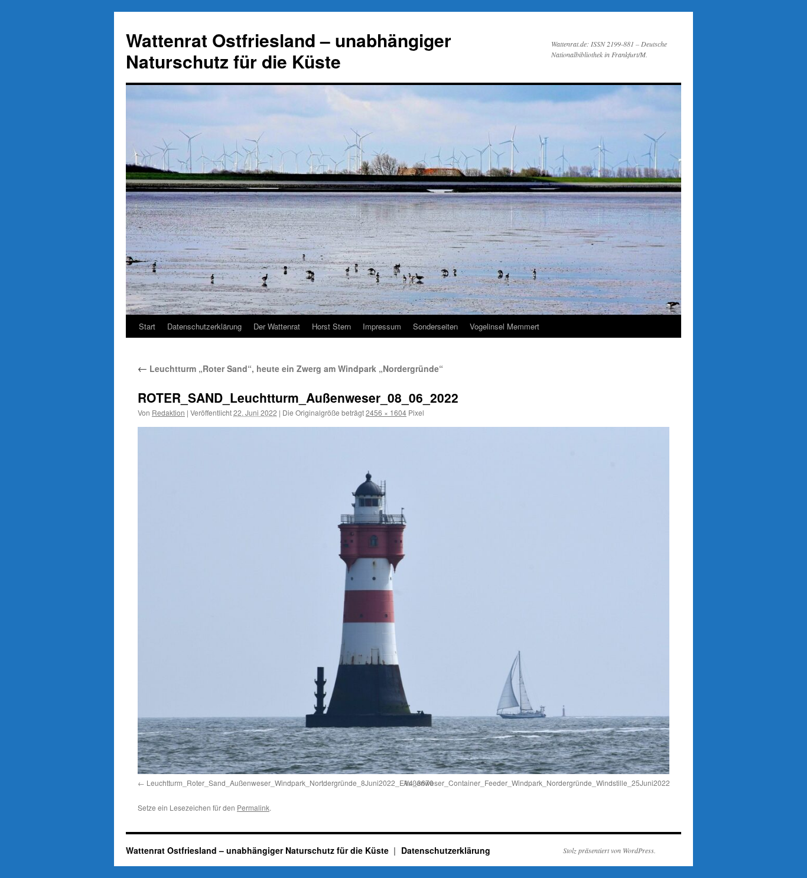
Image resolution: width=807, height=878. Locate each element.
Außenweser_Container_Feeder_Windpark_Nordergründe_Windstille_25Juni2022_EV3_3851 (555, 783)
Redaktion (168, 412)
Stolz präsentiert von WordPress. (609, 850)
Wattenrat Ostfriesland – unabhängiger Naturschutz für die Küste (288, 50)
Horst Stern (331, 326)
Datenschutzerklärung (204, 326)
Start (147, 326)
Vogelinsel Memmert (504, 326)
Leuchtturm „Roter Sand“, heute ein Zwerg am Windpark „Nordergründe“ (290, 368)
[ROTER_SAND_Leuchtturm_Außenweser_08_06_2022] (403, 600)
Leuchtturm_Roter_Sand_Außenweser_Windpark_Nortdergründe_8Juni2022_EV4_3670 (290, 783)
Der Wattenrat (276, 326)
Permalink (253, 807)
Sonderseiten (435, 326)
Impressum (382, 326)
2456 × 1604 (386, 412)
